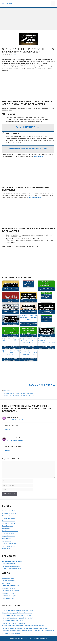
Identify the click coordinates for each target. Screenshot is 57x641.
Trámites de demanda (8, 523)
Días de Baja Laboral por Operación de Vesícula (16, 615)
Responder (7, 429)
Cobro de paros (7, 541)
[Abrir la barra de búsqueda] (49, 3)
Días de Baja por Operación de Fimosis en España (17, 613)
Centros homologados (8, 563)
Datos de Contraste (8, 578)
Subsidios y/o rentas (8, 593)
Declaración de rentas (8, 588)
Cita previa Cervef (7, 516)
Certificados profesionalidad (10, 585)
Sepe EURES (6, 583)
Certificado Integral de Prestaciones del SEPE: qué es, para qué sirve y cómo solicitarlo (28, 630)
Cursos (4, 568)
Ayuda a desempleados (9, 511)
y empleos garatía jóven (13, 568)
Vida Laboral (6, 528)
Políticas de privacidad (33, 638)
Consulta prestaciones (9, 518)
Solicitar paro (6, 548)
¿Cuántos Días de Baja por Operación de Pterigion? (17, 618)
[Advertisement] (28, 19)
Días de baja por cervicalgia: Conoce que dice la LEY (18, 610)
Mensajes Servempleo (8, 546)
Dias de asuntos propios (9, 533)
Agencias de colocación (9, 513)
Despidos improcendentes (10, 531)
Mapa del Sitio (43, 638)
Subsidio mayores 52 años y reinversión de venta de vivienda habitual (23, 625)
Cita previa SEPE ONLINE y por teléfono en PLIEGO (19, 395)
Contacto (23, 638)
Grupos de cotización (8, 536)
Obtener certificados (8, 580)
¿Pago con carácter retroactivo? (11, 633)
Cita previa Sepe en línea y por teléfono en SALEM (19, 393)
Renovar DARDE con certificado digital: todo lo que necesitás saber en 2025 (25, 628)
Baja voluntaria (6, 538)
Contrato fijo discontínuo (9, 543)
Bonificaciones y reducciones (11, 590)
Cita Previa (7, 391)
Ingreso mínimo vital (8, 598)
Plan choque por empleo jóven (11, 566)
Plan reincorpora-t (7, 526)
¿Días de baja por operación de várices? (14, 623)
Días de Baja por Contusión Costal (12, 620)
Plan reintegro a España (9, 595)
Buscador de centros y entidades (12, 561)
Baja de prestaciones (8, 521)
